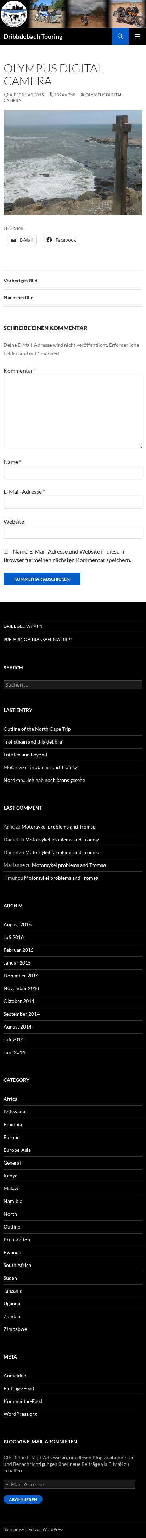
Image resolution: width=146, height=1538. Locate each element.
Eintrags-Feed (19, 1388)
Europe (11, 1137)
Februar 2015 (19, 950)
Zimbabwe (15, 1329)
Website (14, 521)
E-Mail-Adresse (24, 491)
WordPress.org (20, 1414)
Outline (12, 1227)
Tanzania (13, 1291)
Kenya (10, 1175)
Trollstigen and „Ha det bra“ (33, 742)
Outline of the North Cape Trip (37, 729)
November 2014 (21, 988)
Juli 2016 (14, 937)
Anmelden (15, 1375)
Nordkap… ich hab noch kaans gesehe (44, 780)
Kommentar (20, 370)
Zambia (12, 1316)
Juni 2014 (14, 1052)
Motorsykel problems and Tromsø (41, 767)
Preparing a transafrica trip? (38, 639)
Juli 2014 (14, 1039)
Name (12, 461)
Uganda (12, 1303)
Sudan (10, 1278)
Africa (10, 1099)
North (10, 1214)
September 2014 (22, 1014)
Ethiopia (13, 1124)
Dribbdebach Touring (33, 36)
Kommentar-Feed (23, 1401)
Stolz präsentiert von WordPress (33, 1529)
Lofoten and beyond (25, 754)
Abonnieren (23, 1499)
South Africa (17, 1265)
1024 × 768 (64, 94)
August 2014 (18, 1027)
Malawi (12, 1188)
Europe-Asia (17, 1150)
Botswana (14, 1111)
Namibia (13, 1201)
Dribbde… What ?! (23, 626)
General (12, 1163)
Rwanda (12, 1252)
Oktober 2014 (19, 1001)
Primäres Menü (137, 36)
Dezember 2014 (21, 975)
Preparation (17, 1239)
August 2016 (18, 924)
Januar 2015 (17, 963)
